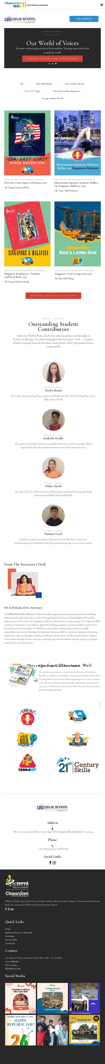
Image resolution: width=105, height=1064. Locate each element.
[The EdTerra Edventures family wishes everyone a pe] (20, 1030)
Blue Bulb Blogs (44, 83)
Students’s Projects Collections (18, 932)
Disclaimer (9, 936)
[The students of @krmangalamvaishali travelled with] (84, 998)
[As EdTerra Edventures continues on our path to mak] (52, 1030)
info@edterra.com (12, 968)
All (21, 83)
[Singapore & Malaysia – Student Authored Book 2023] (27, 233)
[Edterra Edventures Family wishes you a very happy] (20, 998)
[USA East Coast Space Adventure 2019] (27, 142)
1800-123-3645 (11, 965)
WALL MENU (83, 19)
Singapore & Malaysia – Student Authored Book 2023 (22, 275)
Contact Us (10, 943)
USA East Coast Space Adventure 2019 (25, 182)
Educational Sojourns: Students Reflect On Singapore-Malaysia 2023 (76, 184)
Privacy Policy (11, 939)
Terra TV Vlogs (32, 91)
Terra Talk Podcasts (74, 83)
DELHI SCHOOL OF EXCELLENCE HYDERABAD (24, 179)
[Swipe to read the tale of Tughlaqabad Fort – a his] (52, 998)
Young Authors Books (53, 98)
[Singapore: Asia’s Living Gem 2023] (77, 233)
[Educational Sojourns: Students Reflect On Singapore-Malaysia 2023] (77, 142)
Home (7, 929)
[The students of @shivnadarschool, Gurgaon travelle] (84, 1030)
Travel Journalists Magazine (66, 91)
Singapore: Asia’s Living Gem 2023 (73, 273)
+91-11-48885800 (12, 961)
